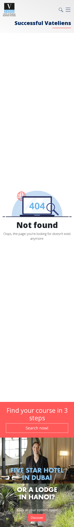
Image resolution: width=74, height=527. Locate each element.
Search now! (37, 428)
